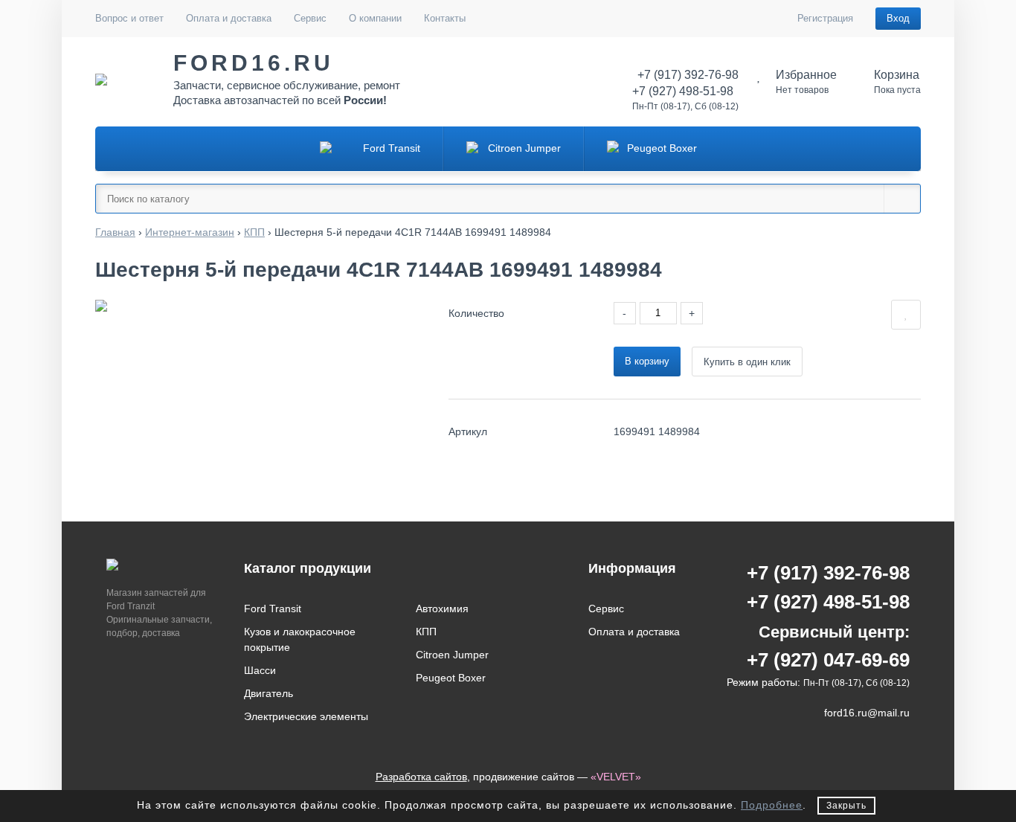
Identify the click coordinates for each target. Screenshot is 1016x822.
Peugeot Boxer (451, 678)
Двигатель (268, 693)
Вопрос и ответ (129, 18)
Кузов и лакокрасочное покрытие (300, 639)
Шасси (260, 670)
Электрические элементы (306, 716)
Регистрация (825, 18)
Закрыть (846, 805)
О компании (375, 18)
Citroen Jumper (452, 655)
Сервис (310, 18)
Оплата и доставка (228, 18)
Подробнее (772, 805)
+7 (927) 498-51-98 (828, 602)
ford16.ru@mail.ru (867, 713)
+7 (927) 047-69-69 (828, 660)
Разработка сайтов (421, 777)
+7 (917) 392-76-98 (828, 573)
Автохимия (442, 608)
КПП (426, 632)
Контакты (445, 18)
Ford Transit (272, 608)
